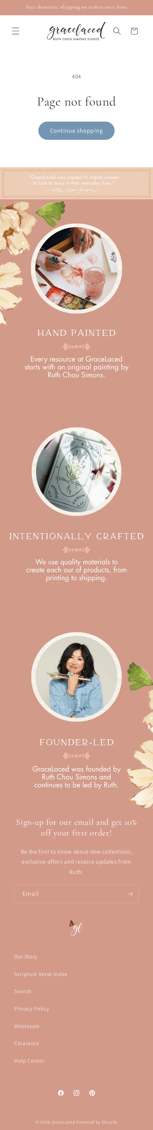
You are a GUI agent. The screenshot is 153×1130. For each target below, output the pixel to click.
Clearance (26, 1043)
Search (22, 990)
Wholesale (27, 1025)
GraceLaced (63, 1122)
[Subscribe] (129, 894)
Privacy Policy (31, 1008)
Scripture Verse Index (41, 973)
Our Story (25, 956)
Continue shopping (76, 130)
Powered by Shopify (96, 1122)
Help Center (29, 1060)
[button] (15, 31)
